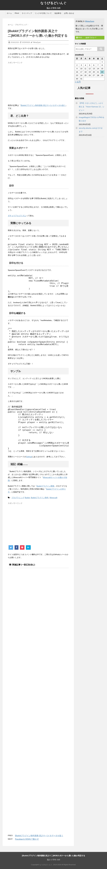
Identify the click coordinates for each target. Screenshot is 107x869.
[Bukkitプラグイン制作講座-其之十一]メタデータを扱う (43, 105)
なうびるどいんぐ (53, 3)
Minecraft (53, 498)
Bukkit (27, 498)
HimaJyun (89, 21)
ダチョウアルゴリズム (17, 216)
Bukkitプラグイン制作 (40, 498)
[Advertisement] (30, 83)
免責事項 (57, 13)
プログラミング (17, 498)
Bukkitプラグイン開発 (45, 486)
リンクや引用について (43, 13)
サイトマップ (27, 13)
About (17, 13)
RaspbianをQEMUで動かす (27, 839)
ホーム (9, 13)
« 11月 (78, 82)
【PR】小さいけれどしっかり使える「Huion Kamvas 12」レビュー (91, 106)
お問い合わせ (69, 13)
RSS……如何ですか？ (87, 38)
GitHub (29, 457)
